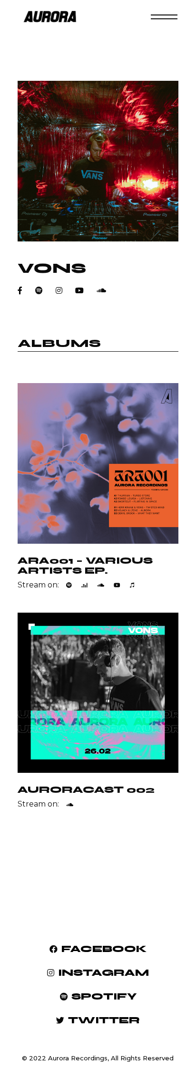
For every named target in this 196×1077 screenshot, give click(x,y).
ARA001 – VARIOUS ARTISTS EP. (85, 565)
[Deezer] (84, 585)
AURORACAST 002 (86, 789)
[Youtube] (117, 585)
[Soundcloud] (100, 585)
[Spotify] (69, 585)
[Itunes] (132, 585)
